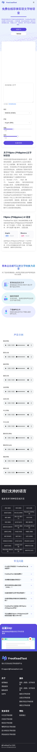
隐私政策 (5, 690)
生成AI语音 (18, 143)
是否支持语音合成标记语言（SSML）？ (13, 586)
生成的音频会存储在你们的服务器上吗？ (16, 599)
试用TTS (18, 29)
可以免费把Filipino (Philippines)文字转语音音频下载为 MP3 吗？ (16, 615)
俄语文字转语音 (24, 705)
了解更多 (18, 34)
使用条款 (5, 682)
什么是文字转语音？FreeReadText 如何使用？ (16, 567)
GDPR (4, 694)
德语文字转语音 (24, 694)
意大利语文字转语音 (8, 731)
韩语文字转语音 (7, 723)
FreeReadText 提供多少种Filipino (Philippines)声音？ (15, 607)
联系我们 (22, 715)
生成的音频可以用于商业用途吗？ (15, 593)
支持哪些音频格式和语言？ (13, 580)
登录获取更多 (12, 104)
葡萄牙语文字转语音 (8, 727)
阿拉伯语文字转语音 (8, 734)
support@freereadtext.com (13, 669)
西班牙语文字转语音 (26, 701)
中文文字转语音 (7, 715)
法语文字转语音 (24, 698)
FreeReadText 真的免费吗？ (14, 574)
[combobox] (17, 113)
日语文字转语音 (7, 719)
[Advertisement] (18, 63)
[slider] (13, 129)
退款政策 (5, 686)
